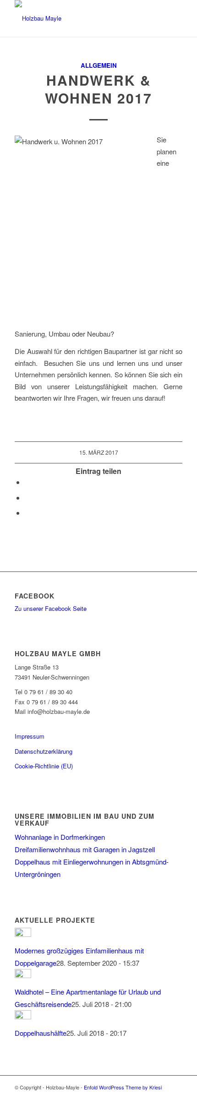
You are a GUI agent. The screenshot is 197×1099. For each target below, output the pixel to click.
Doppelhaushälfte (40, 1033)
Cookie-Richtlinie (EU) (44, 766)
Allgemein (99, 65)
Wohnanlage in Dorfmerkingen (60, 837)
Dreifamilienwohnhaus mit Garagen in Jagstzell (85, 849)
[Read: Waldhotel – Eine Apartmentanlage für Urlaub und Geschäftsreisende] (23, 975)
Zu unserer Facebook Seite (51, 608)
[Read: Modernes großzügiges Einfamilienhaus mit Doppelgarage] (23, 934)
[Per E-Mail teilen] (27, 512)
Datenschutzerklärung (43, 751)
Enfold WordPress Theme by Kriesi (123, 1087)
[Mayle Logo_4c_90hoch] (81, 18)
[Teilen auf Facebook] (27, 482)
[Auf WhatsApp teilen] (27, 497)
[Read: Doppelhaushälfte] (23, 1016)
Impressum (29, 736)
